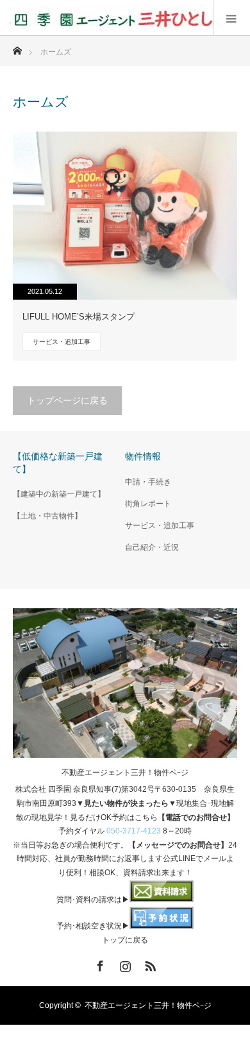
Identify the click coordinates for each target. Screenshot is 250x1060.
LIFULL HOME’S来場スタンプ (78, 316)
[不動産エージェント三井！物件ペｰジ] (111, 18)
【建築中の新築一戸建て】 (59, 494)
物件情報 (143, 456)
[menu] (231, 18)
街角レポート (148, 503)
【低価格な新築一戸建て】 (58, 462)
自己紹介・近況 (152, 547)
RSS (148, 963)
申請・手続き (148, 481)
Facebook (98, 963)
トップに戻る (125, 940)
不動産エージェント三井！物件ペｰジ (125, 772)
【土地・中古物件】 (47, 515)
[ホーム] (17, 47)
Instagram (123, 963)
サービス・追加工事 (61, 341)
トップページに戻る (67, 400)
